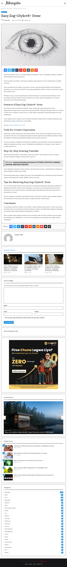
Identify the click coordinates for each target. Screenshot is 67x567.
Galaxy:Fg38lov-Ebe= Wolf (17, 125)
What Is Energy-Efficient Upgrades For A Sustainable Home (31, 468)
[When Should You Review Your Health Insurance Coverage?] (8, 455)
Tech (6, 497)
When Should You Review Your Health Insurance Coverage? (30, 453)
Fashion (7, 515)
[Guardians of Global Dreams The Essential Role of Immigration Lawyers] (8, 448)
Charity (6, 552)
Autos (6, 536)
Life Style (7, 518)
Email (5, 311)
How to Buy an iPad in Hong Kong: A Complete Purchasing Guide (31, 432)
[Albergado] (12, 3)
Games (6, 539)
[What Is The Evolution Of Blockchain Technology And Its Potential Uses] (8, 477)
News (6, 495)
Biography (7, 500)
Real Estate (8, 521)
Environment (8, 547)
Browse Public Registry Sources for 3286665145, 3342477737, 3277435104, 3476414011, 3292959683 (33, 268)
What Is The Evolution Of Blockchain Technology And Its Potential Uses (34, 475)
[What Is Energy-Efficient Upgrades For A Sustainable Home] (8, 470)
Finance (7, 544)
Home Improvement (10, 508)
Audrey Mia (7, 20)
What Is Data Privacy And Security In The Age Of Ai (28, 460)
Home (4, 8)
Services (7, 526)
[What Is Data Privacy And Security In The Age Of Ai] (8, 463)
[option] (36, 417)
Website (37, 311)
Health (6, 510)
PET (6, 550)
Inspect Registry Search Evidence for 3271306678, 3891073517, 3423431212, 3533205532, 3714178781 (11, 268)
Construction (8, 542)
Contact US (39, 564)
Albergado (9, 8)
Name (5, 305)
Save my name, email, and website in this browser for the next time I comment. (25, 317)
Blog (6, 505)
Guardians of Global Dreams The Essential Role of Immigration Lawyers (34, 446)
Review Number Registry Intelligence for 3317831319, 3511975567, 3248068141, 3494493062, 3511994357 (52, 268)
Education (7, 523)
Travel (6, 534)
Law (6, 513)
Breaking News (9, 531)
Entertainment (8, 529)
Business (7, 502)
